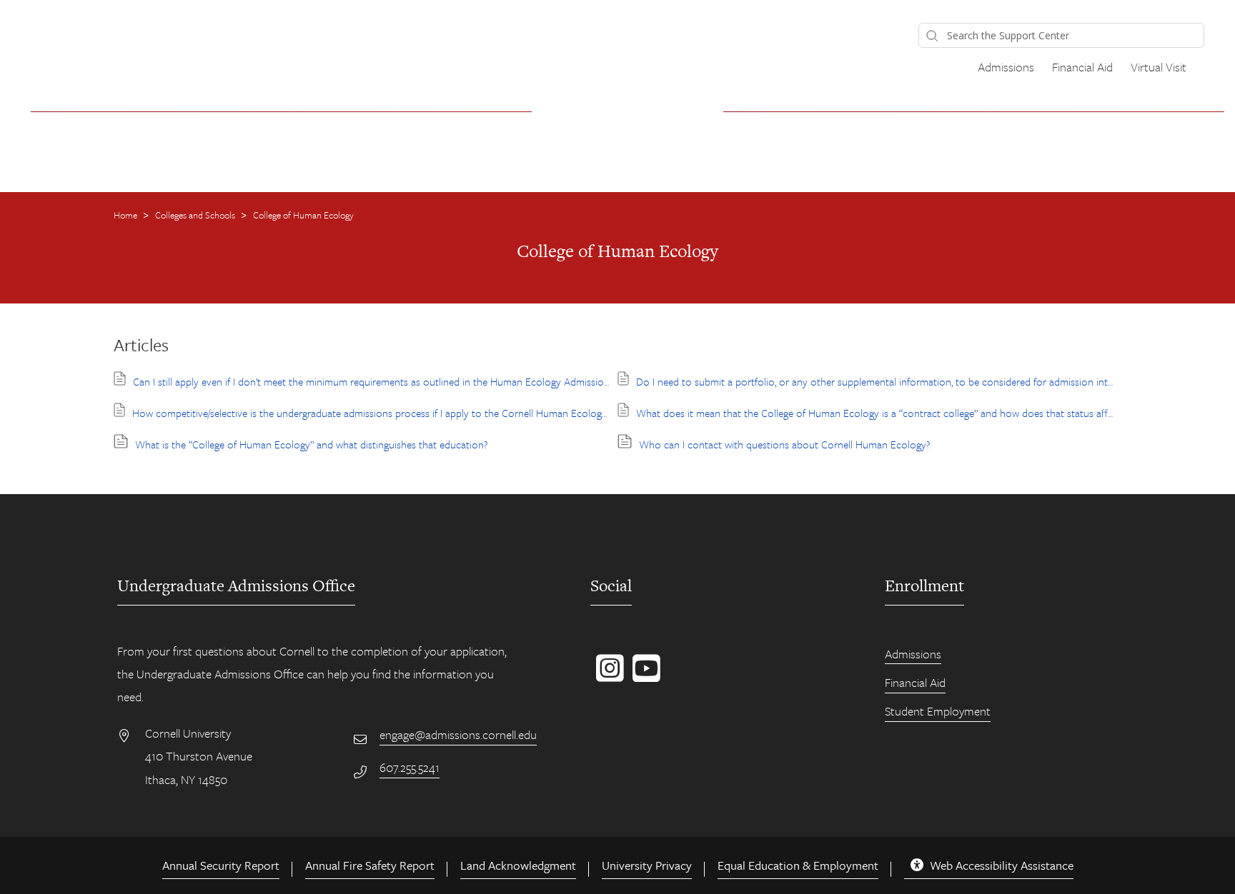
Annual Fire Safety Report (370, 865)
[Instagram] (607, 675)
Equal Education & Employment (798, 865)
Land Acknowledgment (518, 865)
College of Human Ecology (303, 215)
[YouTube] (643, 675)
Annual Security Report (220, 865)
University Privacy (647, 865)
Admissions (1006, 67)
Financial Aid (1082, 67)
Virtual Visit (1158, 67)
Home (126, 215)
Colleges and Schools (196, 215)
